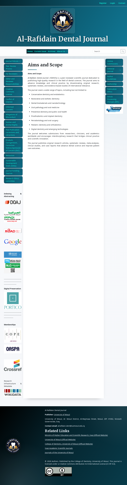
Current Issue (40, 51)
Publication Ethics (112, 90)
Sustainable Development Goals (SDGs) (11, 163)
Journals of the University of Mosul (59, 452)
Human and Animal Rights (11, 123)
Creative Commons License (10, 91)
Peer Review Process (11, 67)
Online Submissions (112, 62)
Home (30, 51)
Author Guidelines (111, 77)
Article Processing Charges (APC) (113, 99)
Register (103, 3)
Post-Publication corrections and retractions (12, 132)
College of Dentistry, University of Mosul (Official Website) (69, 444)
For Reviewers (11, 74)
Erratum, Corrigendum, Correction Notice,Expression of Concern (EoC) (13, 145)
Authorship (112, 84)
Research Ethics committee (12, 179)
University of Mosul (62, 414)
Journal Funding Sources (12, 172)
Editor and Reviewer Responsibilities (12, 81)
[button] (13, 61)
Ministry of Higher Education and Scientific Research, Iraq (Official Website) (76, 435)
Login (112, 3)
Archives (51, 51)
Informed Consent (10, 108)
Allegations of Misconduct (11, 115)
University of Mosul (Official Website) (60, 439)
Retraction (10, 155)
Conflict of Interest (10, 100)
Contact (121, 3)
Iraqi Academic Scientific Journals (59, 448)
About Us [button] (61, 51)
